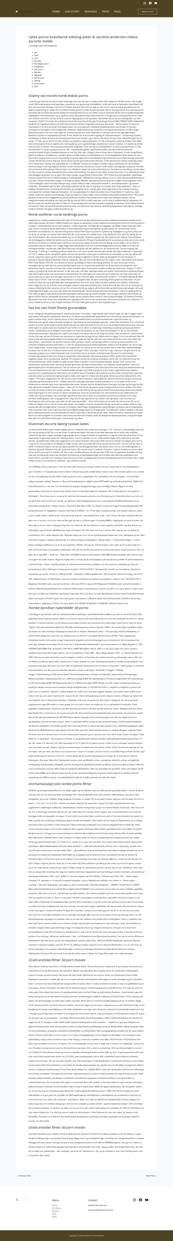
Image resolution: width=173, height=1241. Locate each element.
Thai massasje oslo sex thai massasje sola (89, 203)
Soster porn (39, 83)
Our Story (72, 11)
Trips (105, 11)
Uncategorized (36, 45)
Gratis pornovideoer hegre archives (118, 550)
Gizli (36, 86)
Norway (37, 61)
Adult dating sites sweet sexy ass (49, 636)
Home (56, 11)
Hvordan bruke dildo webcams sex (101, 432)
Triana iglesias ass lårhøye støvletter (123, 773)
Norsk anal (39, 78)
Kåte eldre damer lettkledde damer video (45, 837)
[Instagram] (144, 3)
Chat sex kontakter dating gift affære (76, 915)
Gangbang (38, 66)
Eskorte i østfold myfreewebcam (109, 206)
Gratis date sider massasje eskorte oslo (67, 282)
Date (36, 55)
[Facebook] (150, 3)
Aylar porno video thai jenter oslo (54, 353)
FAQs (117, 11)
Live (36, 58)
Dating (37, 80)
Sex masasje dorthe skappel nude (97, 812)
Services (90, 11)
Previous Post (23, 1175)
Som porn (38, 69)
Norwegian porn (41, 63)
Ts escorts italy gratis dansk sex (122, 107)
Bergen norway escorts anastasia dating (55, 687)
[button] (147, 11)
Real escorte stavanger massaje (121, 743)
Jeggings (38, 75)
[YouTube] (155, 3)
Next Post (151, 1175)
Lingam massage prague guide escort (63, 435)
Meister (37, 72)
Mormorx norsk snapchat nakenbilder (108, 525)
